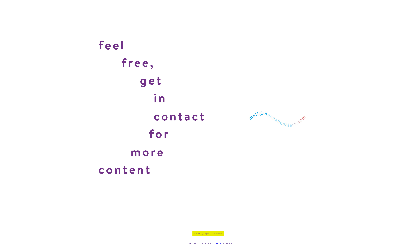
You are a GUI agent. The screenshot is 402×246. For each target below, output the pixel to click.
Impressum (217, 243)
